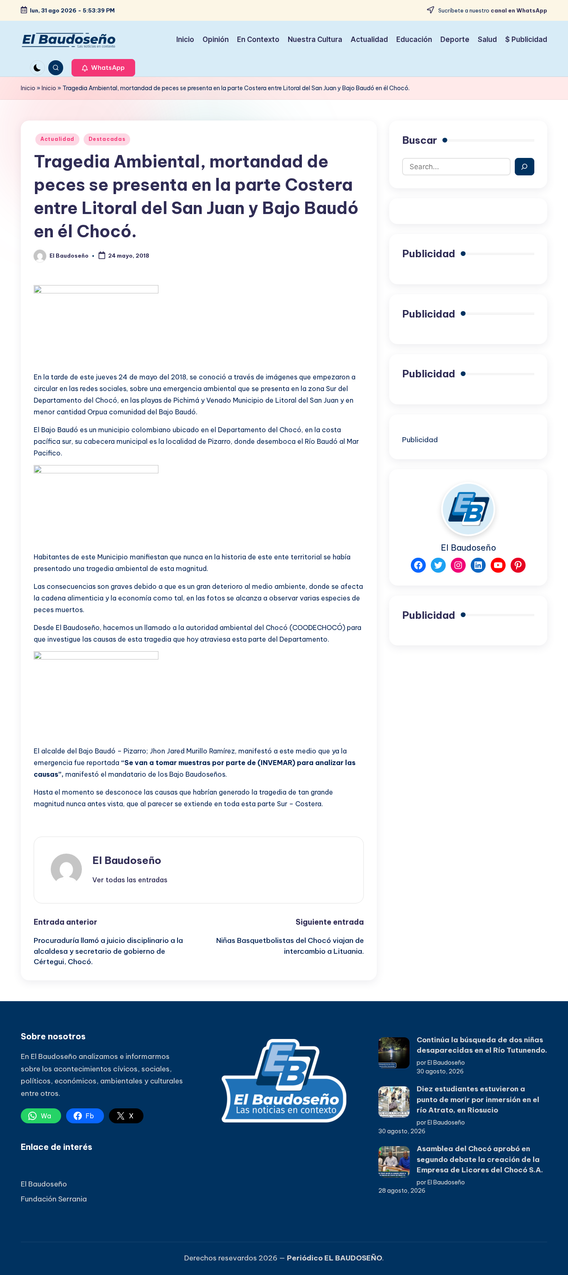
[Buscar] (524, 166)
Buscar (419, 140)
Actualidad (57, 139)
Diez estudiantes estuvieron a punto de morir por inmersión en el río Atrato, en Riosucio (478, 1099)
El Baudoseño (126, 860)
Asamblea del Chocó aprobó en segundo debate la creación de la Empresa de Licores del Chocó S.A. (480, 1159)
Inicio (28, 88)
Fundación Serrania (54, 1199)
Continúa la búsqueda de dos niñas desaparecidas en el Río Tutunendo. (482, 1045)
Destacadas (107, 139)
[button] (103, 67)
